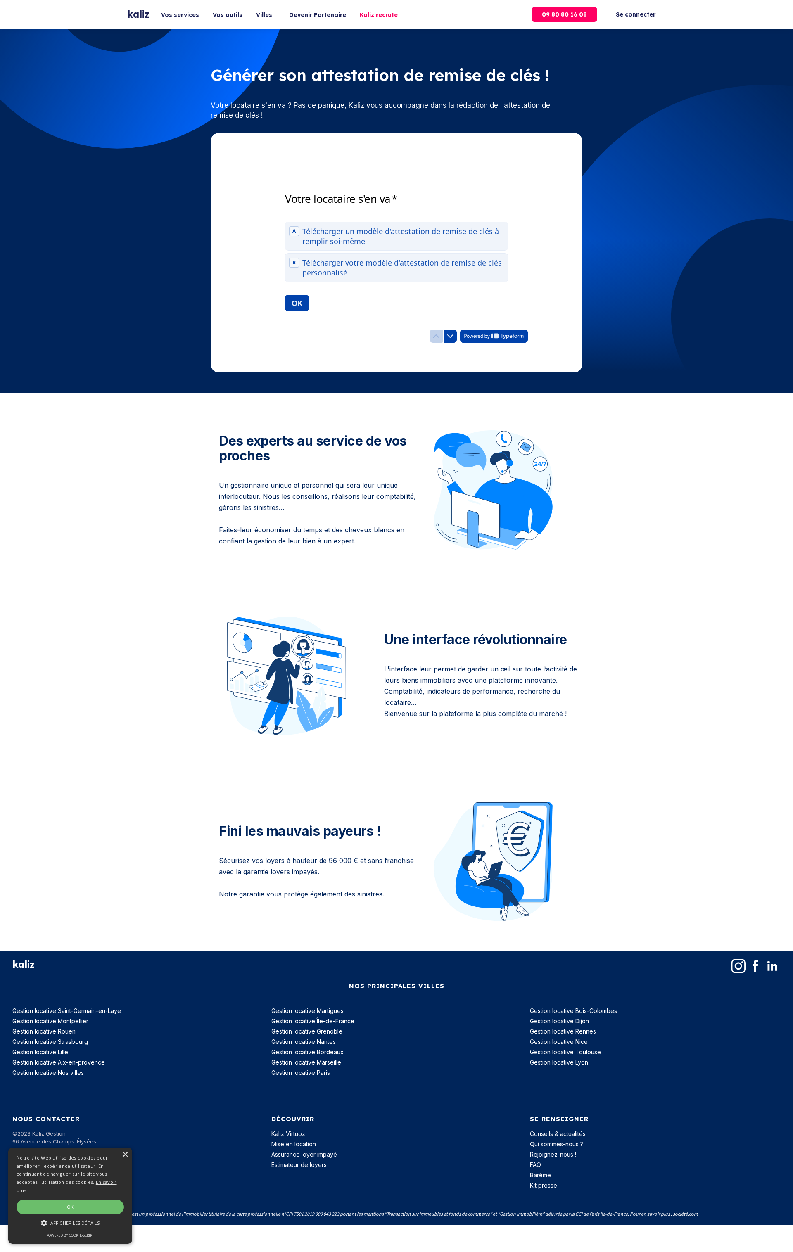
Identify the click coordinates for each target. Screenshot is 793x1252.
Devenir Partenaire (317, 15)
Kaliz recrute (379, 15)
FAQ (535, 1164)
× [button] (125, 1155)
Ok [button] (70, 1207)
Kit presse (543, 1185)
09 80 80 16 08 (564, 14)
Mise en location (293, 1144)
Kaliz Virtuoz (288, 1133)
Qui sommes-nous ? (556, 1144)
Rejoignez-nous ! (553, 1154)
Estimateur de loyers (299, 1164)
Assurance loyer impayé (304, 1154)
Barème (540, 1174)
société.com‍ (685, 1214)
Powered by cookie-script (70, 1235)
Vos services (180, 15)
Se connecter (635, 14)
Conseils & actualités (558, 1133)
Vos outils (227, 15)
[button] (70, 1223)
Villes (264, 15)
